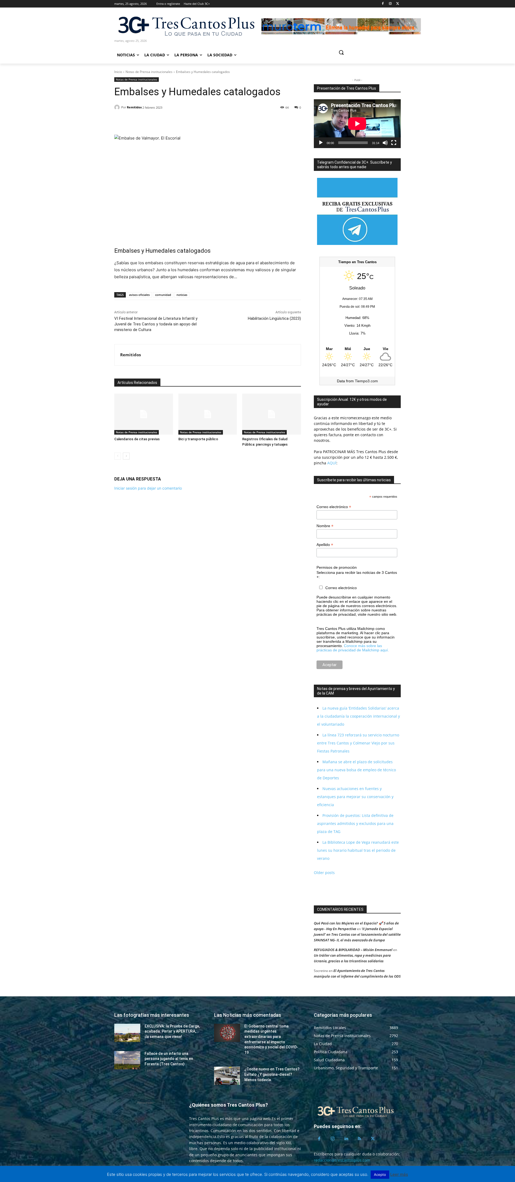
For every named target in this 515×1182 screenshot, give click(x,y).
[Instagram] (390, 4)
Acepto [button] (380, 1174)
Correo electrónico (334, 506)
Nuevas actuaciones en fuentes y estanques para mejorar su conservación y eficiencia (355, 796)
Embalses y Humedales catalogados (162, 250)
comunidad (163, 295)
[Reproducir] (320, 142)
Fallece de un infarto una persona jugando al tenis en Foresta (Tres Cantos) (169, 1058)
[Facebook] (383, 4)
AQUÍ (331, 462)
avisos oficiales (139, 295)
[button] (361, 52)
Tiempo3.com (366, 381)
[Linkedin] (144, 121)
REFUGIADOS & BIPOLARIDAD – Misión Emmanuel (353, 949)
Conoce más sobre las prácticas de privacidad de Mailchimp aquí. (353, 648)
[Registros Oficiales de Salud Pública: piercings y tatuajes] (271, 414)
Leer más (399, 1174)
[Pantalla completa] (393, 142)
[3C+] (186, 25)
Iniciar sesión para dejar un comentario (148, 488)
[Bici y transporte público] (207, 414)
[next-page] (126, 456)
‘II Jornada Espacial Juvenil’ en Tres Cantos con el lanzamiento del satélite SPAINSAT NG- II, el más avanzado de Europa (357, 934)
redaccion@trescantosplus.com (342, 1160)
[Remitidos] (117, 107)
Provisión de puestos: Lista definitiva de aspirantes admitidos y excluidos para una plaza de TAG (355, 823)
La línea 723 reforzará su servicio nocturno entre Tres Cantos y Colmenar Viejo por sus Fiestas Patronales (358, 743)
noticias (181, 295)
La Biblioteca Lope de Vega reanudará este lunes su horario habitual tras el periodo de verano (358, 850)
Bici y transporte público (198, 439)
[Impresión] (169, 121)
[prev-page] (117, 456)
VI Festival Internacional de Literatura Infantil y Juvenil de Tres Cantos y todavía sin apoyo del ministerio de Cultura (155, 324)
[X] (398, 4)
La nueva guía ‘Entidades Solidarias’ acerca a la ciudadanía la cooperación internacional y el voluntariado (358, 716)
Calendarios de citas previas (137, 439)
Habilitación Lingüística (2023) (274, 318)
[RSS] (359, 1138)
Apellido (325, 544)
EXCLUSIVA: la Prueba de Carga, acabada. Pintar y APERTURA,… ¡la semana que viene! (172, 1031)
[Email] (156, 121)
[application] (357, 123)
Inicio (118, 71)
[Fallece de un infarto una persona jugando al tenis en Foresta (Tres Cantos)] (127, 1060)
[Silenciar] (385, 142)
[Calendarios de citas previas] (143, 414)
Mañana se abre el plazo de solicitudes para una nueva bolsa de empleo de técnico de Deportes (356, 769)
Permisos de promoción (337, 567)
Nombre (325, 525)
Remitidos (134, 107)
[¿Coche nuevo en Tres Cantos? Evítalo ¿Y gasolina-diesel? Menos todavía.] (227, 1076)
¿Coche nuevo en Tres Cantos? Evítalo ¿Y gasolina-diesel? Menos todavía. (272, 1074)
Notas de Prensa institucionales (149, 71)
